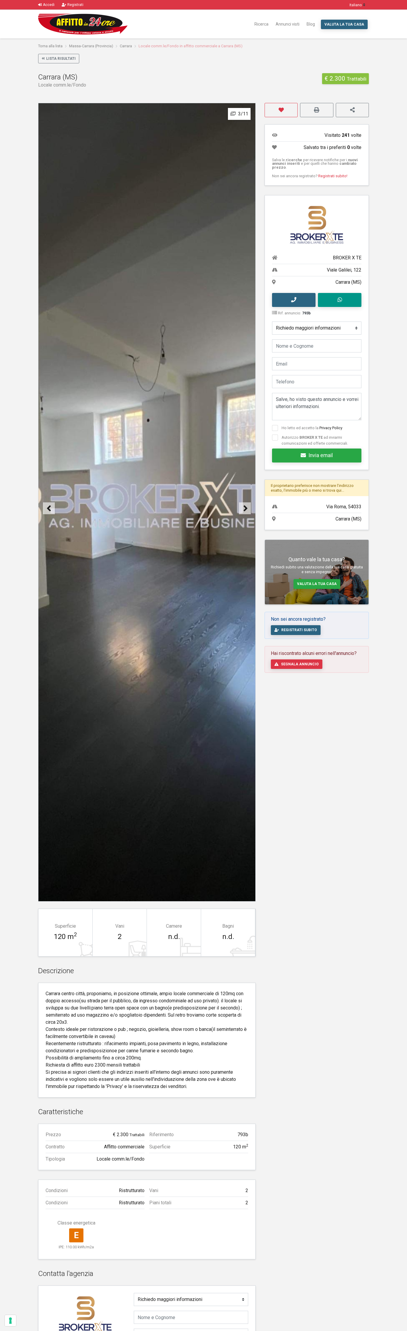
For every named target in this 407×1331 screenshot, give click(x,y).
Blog (311, 24)
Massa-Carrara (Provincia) (91, 46)
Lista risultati (61, 59)
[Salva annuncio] (281, 110)
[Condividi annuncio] (352, 110)
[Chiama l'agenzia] (294, 300)
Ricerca (261, 24)
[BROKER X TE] (85, 1315)
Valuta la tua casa (344, 24)
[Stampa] (316, 110)
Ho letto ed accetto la (312, 428)
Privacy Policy (330, 428)
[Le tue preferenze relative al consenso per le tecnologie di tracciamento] (10, 1320)
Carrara (126, 46)
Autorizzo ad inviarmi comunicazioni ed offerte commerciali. (315, 440)
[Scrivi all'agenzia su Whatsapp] (339, 300)
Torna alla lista (50, 46)
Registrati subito (299, 630)
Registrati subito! (332, 176)
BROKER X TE (347, 258)
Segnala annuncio (300, 664)
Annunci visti (287, 24)
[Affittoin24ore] (83, 24)
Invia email (320, 455)
